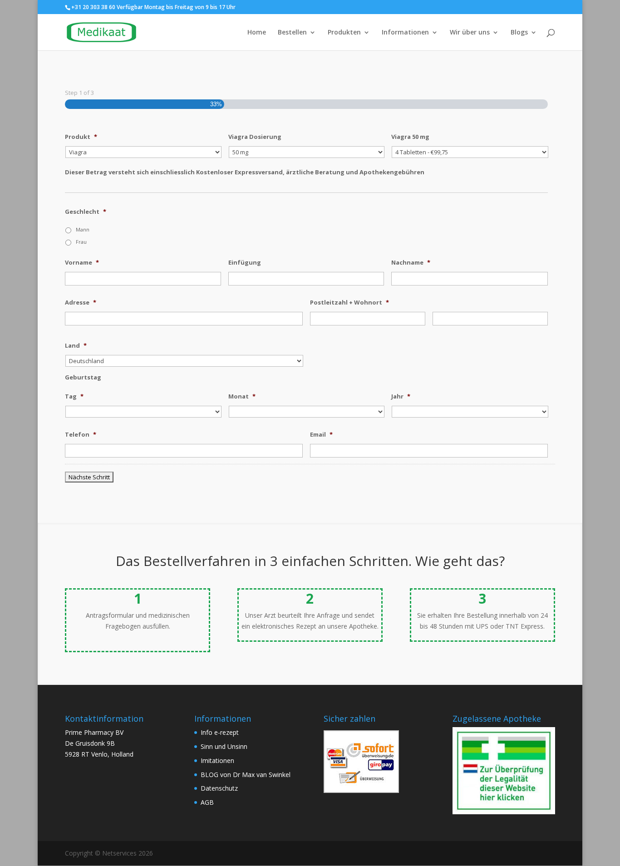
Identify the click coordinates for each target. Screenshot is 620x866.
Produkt (81, 137)
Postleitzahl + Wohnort (349, 302)
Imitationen (217, 760)
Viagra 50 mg (410, 137)
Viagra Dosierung (254, 137)
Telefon (80, 434)
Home (256, 32)
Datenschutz (219, 788)
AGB (207, 802)
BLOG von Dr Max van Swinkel (245, 774)
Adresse (80, 302)
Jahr (400, 396)
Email (321, 434)
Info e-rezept (220, 732)
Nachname (410, 262)
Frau (81, 241)
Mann (82, 229)
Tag (74, 396)
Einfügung (244, 262)
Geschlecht (85, 212)
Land (76, 345)
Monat (242, 396)
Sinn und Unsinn (224, 746)
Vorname (82, 262)
